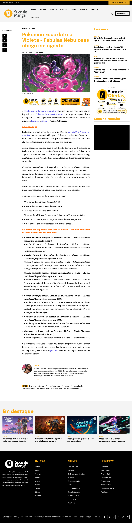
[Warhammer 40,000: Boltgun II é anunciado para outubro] (50, 425)
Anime (96, 56)
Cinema (96, 76)
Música (96, 45)
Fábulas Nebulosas (53, 386)
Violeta (44, 121)
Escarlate (35, 121)
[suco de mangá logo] (16, 13)
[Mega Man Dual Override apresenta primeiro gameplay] (114, 425)
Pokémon (65, 386)
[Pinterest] (4, 45)
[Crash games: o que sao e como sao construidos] (82, 425)
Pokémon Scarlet (77, 386)
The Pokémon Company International (41, 111)
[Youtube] (128, 517)
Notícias (25, 29)
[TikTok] (114, 517)
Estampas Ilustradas (36, 386)
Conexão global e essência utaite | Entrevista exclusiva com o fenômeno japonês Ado (110, 61)
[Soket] (27, 372)
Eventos (96, 36)
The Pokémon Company (72, 388)
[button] (112, 14)
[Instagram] (109, 517)
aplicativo (53, 350)
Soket (40, 52)
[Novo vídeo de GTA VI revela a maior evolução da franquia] (17, 425)
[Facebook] (4, 36)
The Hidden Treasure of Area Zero (49, 388)
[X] (4, 40)
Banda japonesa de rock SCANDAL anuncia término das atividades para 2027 (110, 49)
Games (32, 29)
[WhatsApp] (4, 50)
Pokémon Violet (29, 388)
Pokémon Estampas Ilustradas (49, 114)
